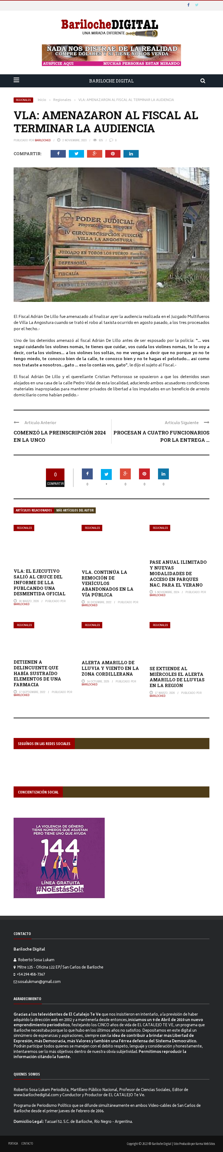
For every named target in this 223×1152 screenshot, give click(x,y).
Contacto (27, 1143)
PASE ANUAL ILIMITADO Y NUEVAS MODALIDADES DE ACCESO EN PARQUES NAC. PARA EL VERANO (178, 573)
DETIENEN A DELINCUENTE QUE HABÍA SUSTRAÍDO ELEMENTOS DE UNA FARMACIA (37, 673)
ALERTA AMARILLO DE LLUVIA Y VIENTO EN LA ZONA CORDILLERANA (110, 668)
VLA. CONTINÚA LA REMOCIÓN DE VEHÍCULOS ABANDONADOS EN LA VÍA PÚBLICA (108, 583)
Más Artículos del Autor (75, 510)
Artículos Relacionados (34, 510)
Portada (13, 1143)
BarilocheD (43, 140)
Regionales (23, 100)
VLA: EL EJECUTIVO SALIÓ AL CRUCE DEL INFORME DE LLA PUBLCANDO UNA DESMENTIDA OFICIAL (40, 582)
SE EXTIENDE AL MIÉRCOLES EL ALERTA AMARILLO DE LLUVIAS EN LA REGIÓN (177, 677)
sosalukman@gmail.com (39, 982)
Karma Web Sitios (205, 1143)
